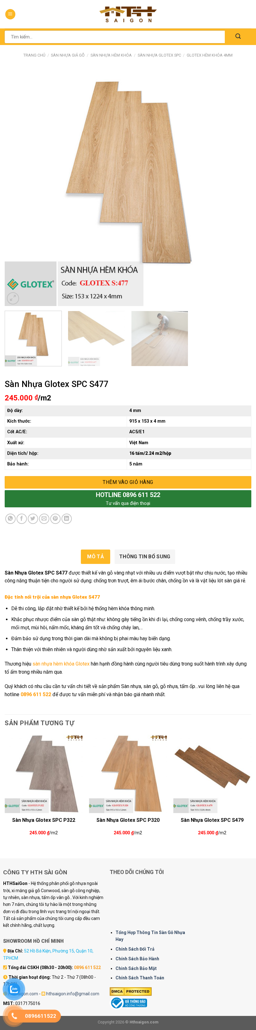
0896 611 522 (36, 694)
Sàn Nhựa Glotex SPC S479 (212, 820)
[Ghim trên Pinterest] (55, 519)
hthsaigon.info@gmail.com (72, 993)
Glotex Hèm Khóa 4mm (210, 55)
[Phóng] (13, 298)
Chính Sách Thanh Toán (140, 977)
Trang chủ (34, 55)
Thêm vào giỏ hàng (128, 482)
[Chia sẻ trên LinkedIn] (67, 519)
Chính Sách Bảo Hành (137, 958)
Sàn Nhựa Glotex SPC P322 (43, 820)
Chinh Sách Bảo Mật (136, 968)
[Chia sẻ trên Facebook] (22, 519)
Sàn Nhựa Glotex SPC (159, 55)
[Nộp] (238, 36)
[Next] (238, 187)
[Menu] (10, 14)
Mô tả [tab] (95, 557)
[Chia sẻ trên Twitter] (33, 519)
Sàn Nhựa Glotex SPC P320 (128, 820)
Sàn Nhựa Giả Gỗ (68, 55)
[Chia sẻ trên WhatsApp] (10, 519)
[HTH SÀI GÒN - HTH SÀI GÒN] (128, 14)
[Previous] (17, 187)
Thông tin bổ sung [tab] (144, 557)
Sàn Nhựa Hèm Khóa (111, 55)
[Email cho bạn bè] (44, 519)
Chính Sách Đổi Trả (135, 949)
